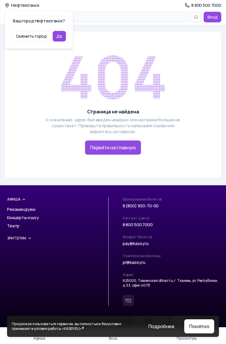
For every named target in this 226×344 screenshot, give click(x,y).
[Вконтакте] (128, 300)
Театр (13, 226)
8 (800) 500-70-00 (141, 206)
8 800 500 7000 (138, 224)
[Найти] (196, 17)
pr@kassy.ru (134, 262)
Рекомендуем (21, 209)
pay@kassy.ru (136, 243)
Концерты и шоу (23, 217)
